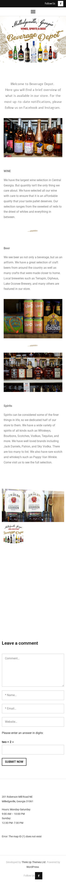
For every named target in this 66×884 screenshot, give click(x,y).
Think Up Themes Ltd (33, 862)
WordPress (32, 866)
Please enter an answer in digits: (22, 733)
